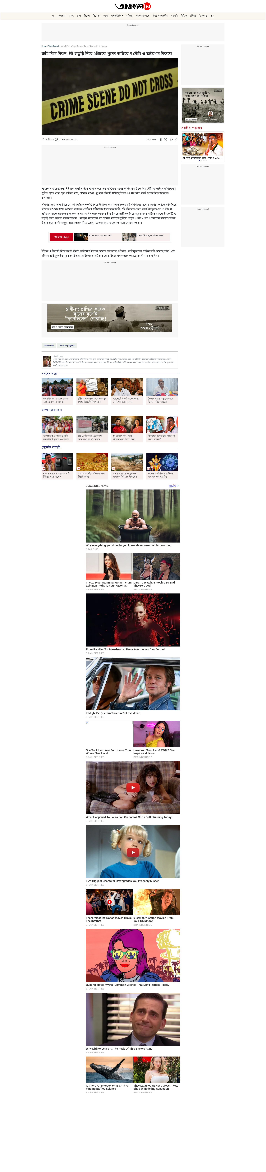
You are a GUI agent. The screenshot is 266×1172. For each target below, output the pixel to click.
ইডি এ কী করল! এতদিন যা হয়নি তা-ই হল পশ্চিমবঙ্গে (90, 437)
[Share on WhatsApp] (171, 140)
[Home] (133, 6)
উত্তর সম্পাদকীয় (160, 15)
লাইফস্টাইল (116, 15)
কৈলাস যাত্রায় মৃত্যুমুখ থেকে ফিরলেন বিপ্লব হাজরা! (160, 400)
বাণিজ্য (129, 15)
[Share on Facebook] (160, 140)
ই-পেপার (203, 15)
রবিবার (193, 15)
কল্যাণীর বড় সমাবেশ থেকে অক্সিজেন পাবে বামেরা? (55, 400)
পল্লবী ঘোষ (49, 139)
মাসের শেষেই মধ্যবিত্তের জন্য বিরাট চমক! (91, 475)
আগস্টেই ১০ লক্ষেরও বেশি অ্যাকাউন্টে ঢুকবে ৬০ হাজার (56, 437)
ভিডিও (184, 15)
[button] (122, 16)
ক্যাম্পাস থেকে (142, 15)
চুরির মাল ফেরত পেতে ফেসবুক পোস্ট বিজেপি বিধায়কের (92, 400)
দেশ (79, 15)
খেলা (105, 15)
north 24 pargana (67, 345)
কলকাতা (62, 15)
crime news (49, 345)
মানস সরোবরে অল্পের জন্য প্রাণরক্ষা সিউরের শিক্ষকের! (125, 475)
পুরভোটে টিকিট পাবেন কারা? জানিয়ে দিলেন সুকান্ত (126, 400)
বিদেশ (87, 15)
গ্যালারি (174, 15)
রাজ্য (71, 15)
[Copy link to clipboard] (176, 140)
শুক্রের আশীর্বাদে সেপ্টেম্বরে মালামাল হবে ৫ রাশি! (160, 475)
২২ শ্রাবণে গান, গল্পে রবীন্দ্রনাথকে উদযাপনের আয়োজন (124, 439)
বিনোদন (96, 15)
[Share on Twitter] (165, 140)
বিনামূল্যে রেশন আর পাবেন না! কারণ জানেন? (162, 437)
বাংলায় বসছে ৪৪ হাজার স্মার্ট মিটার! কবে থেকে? (56, 475)
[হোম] (53, 16)
